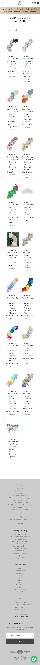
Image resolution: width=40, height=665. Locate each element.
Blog (20, 517)
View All (20, 592)
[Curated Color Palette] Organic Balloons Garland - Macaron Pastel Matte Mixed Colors (27, 352)
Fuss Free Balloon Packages (20, 537)
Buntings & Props (20, 558)
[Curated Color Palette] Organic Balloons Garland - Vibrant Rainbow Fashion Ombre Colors (27, 305)
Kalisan (20, 580)
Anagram (20, 575)
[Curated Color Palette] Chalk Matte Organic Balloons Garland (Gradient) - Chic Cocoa (12, 65)
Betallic (20, 578)
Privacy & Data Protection (20, 510)
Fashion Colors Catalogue (20, 500)
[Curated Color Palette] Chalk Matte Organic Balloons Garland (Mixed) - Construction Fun (27, 164)
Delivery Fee (20, 488)
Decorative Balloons (20, 546)
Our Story (20, 512)
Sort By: (10, 30)
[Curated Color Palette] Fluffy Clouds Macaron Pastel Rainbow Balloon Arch (12, 257)
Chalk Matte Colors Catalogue (20, 498)
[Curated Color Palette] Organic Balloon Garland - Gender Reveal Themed (27, 259)
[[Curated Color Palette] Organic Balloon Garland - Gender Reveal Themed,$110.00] (28, 239)
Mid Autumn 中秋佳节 (20, 534)
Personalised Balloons (20, 541)
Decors (20, 555)
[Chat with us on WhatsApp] (34, 659)
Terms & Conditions (20, 507)
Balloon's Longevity (20, 496)
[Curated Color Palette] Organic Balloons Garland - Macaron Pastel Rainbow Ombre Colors (12, 401)
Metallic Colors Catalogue (20, 503)
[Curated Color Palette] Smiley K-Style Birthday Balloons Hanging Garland (12, 446)
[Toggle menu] (3, 3)
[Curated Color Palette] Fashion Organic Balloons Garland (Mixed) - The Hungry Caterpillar (12, 212)
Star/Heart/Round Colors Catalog (20, 505)
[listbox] (20, 30)
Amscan (20, 587)
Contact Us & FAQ (20, 493)
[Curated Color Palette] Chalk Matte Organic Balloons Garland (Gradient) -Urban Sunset (27, 115)
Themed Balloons (20, 544)
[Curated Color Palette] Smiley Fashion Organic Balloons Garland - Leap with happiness (27, 401)
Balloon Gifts (20, 551)
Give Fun (20, 568)
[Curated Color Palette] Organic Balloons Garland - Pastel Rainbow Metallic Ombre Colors (12, 305)
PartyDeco (20, 585)
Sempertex (20, 573)
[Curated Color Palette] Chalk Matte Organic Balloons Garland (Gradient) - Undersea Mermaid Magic (27, 67)
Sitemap (20, 524)
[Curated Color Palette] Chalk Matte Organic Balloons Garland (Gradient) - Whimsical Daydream (12, 116)
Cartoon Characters (20, 548)
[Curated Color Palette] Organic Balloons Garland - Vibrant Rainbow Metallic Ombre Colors (12, 353)
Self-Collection (20, 491)
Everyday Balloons (20, 539)
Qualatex (20, 582)
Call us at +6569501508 (20, 617)
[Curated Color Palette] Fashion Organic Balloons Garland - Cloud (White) (27, 209)
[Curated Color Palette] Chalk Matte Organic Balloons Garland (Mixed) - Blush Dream (12, 163)
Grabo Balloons (20, 571)
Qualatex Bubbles (20, 589)
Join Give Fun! (20, 514)
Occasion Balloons (20, 553)
